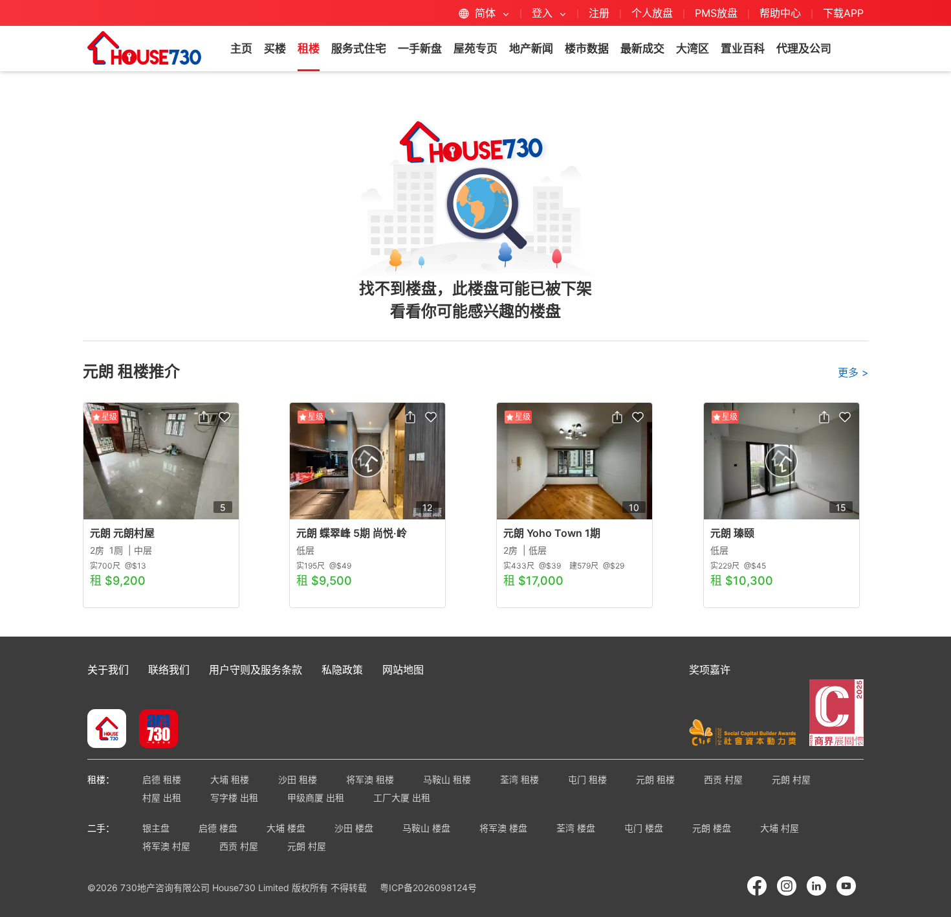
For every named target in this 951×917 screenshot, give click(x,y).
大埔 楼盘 (286, 827)
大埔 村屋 (779, 827)
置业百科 (743, 48)
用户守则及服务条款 (255, 669)
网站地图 (403, 669)
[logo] (144, 48)
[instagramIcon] (786, 886)
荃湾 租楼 (519, 779)
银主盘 (155, 827)
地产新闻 (531, 48)
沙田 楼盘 (353, 827)
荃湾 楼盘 (575, 827)
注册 (599, 12)
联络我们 (169, 669)
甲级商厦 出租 (315, 797)
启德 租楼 (161, 779)
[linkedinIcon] (816, 886)
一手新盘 (420, 48)
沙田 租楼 (297, 779)
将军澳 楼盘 (503, 827)
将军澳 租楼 (370, 779)
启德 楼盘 (218, 827)
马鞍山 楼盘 (426, 827)
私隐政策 (342, 669)
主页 (241, 48)
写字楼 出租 (234, 797)
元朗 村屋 (791, 779)
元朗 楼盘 (711, 827)
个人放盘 (652, 12)
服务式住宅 (358, 48)
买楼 (275, 48)
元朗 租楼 (655, 779)
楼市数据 (587, 48)
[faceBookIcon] (757, 886)
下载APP (843, 12)
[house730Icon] (106, 730)
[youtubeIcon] (846, 886)
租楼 (309, 48)
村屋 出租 (161, 797)
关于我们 (108, 669)
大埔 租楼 (229, 779)
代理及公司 (803, 48)
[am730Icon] (153, 730)
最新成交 (642, 48)
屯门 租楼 (587, 779)
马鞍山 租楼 (447, 779)
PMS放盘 (716, 12)
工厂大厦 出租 (401, 797)
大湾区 (692, 48)
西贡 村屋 (723, 779)
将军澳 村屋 (166, 846)
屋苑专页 (475, 48)
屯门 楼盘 (643, 827)
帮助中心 (782, 12)
